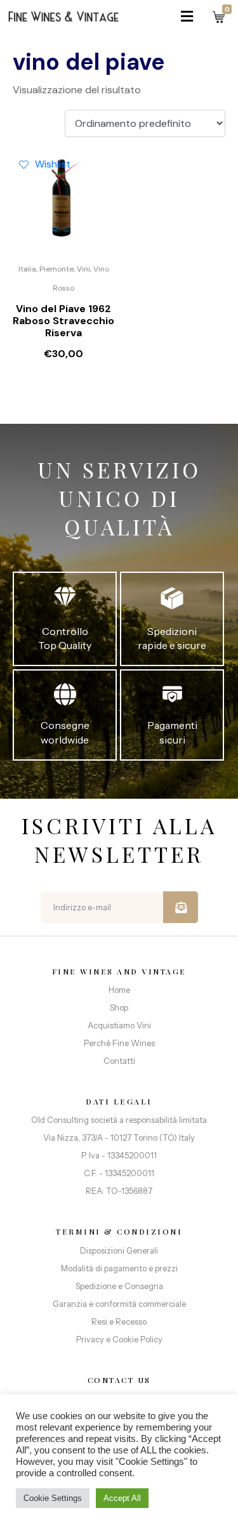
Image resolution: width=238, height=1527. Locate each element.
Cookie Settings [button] (52, 1498)
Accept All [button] (122, 1498)
